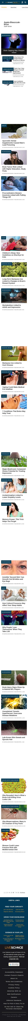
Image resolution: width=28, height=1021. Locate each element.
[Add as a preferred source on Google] (14, 964)
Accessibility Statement (14, 972)
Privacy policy (14, 984)
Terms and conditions (14, 981)
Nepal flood (13, 7)
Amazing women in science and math (19, 920)
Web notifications (14, 994)
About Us (14, 978)
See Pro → (16, 2)
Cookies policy (14, 988)
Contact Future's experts (14, 975)
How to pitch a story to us (14, 1003)
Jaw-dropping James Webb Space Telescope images (8, 921)
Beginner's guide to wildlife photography (19, 936)
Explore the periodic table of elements (8, 925)
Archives (22, 892)
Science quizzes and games (8, 936)
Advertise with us (14, 991)
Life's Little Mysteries (8, 909)
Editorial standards (14, 1000)
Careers (14, 997)
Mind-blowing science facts (19, 939)
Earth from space (20, 909)
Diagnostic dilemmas (8, 911)
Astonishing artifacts (19, 911)
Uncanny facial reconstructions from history (19, 926)
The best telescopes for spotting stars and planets (8, 940)
